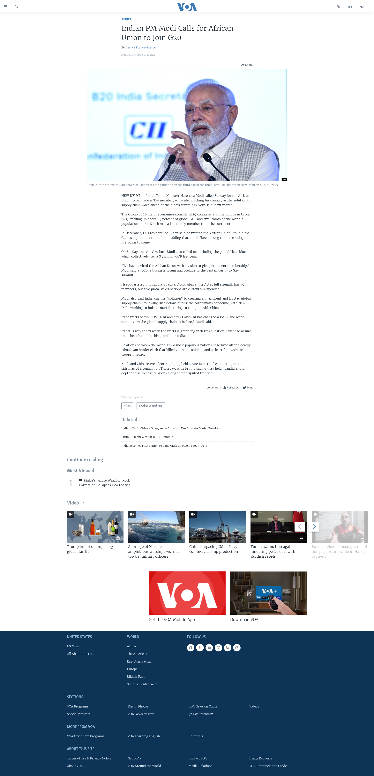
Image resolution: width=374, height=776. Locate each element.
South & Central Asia (142, 684)
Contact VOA (198, 758)
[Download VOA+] (268, 593)
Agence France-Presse (140, 47)
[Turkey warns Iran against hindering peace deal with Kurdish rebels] (279, 527)
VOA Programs (77, 706)
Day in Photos (138, 706)
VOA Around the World (144, 766)
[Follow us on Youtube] (209, 647)
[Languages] (338, 7)
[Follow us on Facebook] (190, 647)
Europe (132, 669)
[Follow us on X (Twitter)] (200, 647)
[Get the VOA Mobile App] (187, 593)
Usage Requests (260, 758)
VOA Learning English (144, 736)
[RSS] (227, 647)
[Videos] (350, 7)
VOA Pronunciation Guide (268, 766)
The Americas (137, 654)
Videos (254, 706)
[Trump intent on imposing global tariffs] (95, 527)
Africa (126, 19)
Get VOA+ (135, 758)
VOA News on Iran (141, 714)
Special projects (78, 714)
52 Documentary (201, 714)
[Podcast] (237, 647)
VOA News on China (203, 706)
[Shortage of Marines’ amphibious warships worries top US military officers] (156, 527)
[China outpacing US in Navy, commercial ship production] (217, 527)
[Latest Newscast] (362, 7)
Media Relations (200, 766)
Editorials (196, 736)
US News (73, 646)
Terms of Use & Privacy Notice (89, 758)
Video (73, 503)
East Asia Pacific (139, 661)
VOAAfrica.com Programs (85, 736)
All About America (80, 654)
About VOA (75, 766)
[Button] (247, 64)
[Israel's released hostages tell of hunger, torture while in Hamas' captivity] (340, 527)
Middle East (136, 676)
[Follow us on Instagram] (218, 647)
